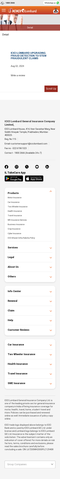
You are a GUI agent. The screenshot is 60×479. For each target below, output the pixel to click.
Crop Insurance (14, 229)
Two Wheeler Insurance (17, 207)
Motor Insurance (14, 198)
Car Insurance (13, 202)
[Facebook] (6, 167)
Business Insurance (16, 224)
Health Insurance (15, 211)
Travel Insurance (15, 216)
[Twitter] (27, 167)
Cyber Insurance (14, 233)
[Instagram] (16, 167)
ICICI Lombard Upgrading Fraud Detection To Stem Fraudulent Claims (28, 56)
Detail (5, 34)
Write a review (18, 75)
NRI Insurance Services (17, 220)
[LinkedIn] (47, 167)
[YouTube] (37, 167)
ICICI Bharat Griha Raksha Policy (21, 238)
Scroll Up (51, 88)
